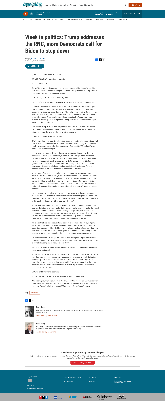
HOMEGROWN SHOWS (74, 20)
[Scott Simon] (29, 311)
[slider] (34, 14)
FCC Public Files (68, 381)
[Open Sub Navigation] (64, 20)
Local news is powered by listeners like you (82, 352)
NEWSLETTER (122, 20)
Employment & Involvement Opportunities (122, 381)
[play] (25, 14)
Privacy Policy (93, 377)
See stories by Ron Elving (46, 332)
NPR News (34, 293)
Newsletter (117, 377)
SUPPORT (110, 20)
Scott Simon (35, 59)
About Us (92, 381)
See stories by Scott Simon (46, 315)
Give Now (136, 5)
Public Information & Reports (72, 377)
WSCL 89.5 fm (28, 20)
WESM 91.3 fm (52, 20)
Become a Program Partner (82, 362)
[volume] (31, 14)
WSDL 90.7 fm (40, 20)
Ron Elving (43, 59)
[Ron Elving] (29, 328)
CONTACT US (30, 385)
